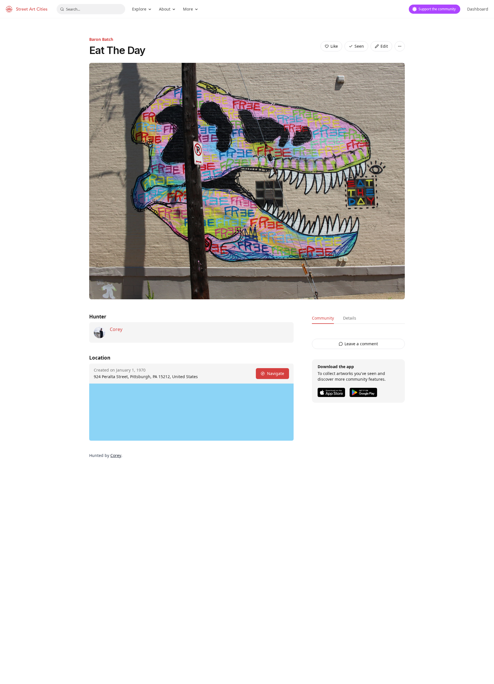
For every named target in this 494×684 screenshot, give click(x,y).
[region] (191, 412)
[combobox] (91, 9)
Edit (384, 46)
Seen (359, 46)
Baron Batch (101, 39)
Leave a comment (361, 343)
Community (323, 318)
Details (349, 318)
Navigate (275, 373)
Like (334, 46)
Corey (116, 329)
